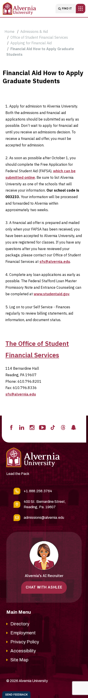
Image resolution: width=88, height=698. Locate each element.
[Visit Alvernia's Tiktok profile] (52, 427)
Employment (23, 632)
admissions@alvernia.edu (44, 517)
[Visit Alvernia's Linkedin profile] (21, 427)
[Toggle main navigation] (80, 8)
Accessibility (23, 650)
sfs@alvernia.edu (54, 261)
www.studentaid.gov (51, 294)
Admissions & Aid (34, 31)
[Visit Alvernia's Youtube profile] (42, 427)
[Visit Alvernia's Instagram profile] (32, 427)
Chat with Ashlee (44, 587)
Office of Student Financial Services (39, 37)
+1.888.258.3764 (38, 491)
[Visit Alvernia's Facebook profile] (11, 427)
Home (9, 31)
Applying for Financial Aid (31, 43)
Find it (67, 8)
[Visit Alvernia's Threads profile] (63, 427)
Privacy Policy (24, 641)
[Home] (19, 8)
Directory (19, 623)
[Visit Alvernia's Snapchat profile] (73, 427)
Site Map (19, 659)
